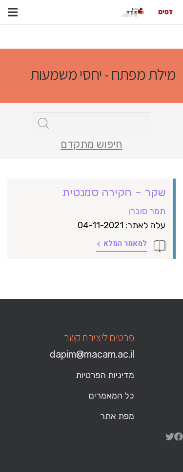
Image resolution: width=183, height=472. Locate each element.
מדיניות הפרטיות (105, 375)
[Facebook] (178, 436)
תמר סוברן (146, 211)
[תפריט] (12, 12)
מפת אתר (117, 416)
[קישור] (165, 12)
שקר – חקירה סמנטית (113, 192)
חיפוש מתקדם (91, 144)
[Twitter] (169, 436)
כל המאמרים (111, 395)
